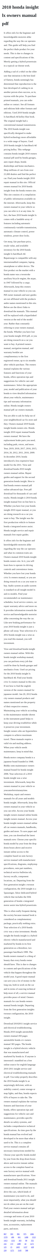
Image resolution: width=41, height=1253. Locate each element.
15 (11, 1247)
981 (18, 1234)
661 (19, 1237)
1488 (19, 1244)
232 (5, 1244)
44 (25, 1244)
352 (32, 1240)
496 (12, 1237)
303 (20, 1240)
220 (5, 1250)
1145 (19, 1250)
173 (11, 1244)
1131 (13, 1240)
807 (5, 1234)
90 (26, 1240)
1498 (26, 1237)
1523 (34, 1237)
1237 (25, 1247)
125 (5, 1247)
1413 (5, 1240)
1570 (5, 1237)
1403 (18, 1247)
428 (32, 1247)
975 (25, 1234)
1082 (32, 1234)
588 (26, 1250)
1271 (32, 1244)
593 (11, 1234)
